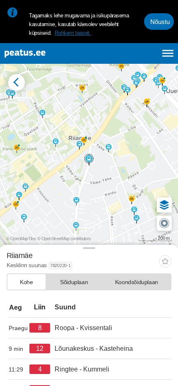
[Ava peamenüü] (167, 53)
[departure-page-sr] (19, 328)
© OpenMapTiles (21, 238)
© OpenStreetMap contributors (64, 238)
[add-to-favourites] (165, 262)
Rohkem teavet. (73, 33)
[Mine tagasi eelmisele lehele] (16, 82)
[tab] (26, 282)
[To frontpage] (46, 53)
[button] (164, 205)
